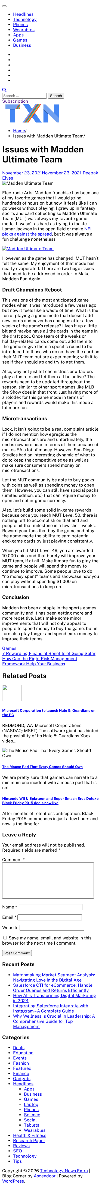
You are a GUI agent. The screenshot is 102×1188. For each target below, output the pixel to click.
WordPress (13, 1181)
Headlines (23, 14)
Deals (18, 1047)
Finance (21, 1073)
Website (10, 927)
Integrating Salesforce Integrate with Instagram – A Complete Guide (50, 1008)
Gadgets (21, 1078)
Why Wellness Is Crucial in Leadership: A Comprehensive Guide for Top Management (54, 1021)
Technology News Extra (64, 1170)
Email (9, 917)
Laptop (31, 1104)
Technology (25, 19)
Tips (17, 1161)
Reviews (21, 1145)
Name (9, 907)
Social (30, 1120)
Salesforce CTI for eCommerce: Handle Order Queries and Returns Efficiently (52, 988)
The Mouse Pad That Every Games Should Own (42, 766)
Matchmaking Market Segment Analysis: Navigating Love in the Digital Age (54, 977)
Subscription (15, 101)
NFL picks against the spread (47, 231)
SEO (17, 1150)
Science (32, 1114)
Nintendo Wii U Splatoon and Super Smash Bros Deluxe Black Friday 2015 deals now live (50, 800)
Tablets (31, 1125)
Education (23, 1052)
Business (22, 45)
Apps (18, 34)
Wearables (24, 29)
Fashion (21, 1063)
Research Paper (29, 1140)
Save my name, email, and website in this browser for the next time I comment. (46, 940)
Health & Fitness (29, 1135)
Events (20, 1058)
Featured (22, 1068)
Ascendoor (44, 1175)
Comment (13, 859)
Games (20, 40)
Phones (20, 24)
